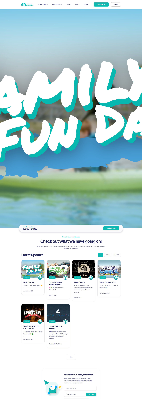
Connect (86, 4)
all (100, 255)
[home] (27, 4)
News (107, 255)
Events (69, 4)
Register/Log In (101, 4)
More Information (111, 228)
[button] (43, 4)
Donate (116, 4)
